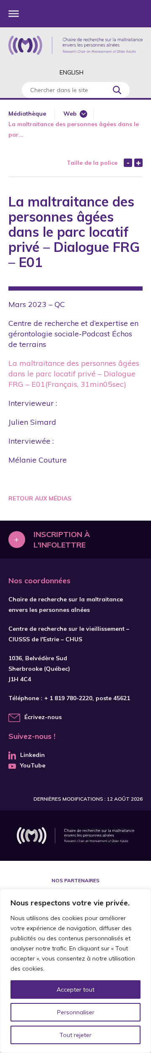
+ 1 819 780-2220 (68, 698)
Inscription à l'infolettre (62, 539)
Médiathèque (27, 113)
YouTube (32, 765)
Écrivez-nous (43, 717)
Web (70, 113)
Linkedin (32, 755)
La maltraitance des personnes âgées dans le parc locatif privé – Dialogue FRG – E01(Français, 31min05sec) (73, 373)
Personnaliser (75, 1012)
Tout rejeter (75, 1035)
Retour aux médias (39, 498)
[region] (75, 971)
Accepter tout (75, 989)
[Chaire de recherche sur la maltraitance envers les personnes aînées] (75, 45)
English (71, 72)
